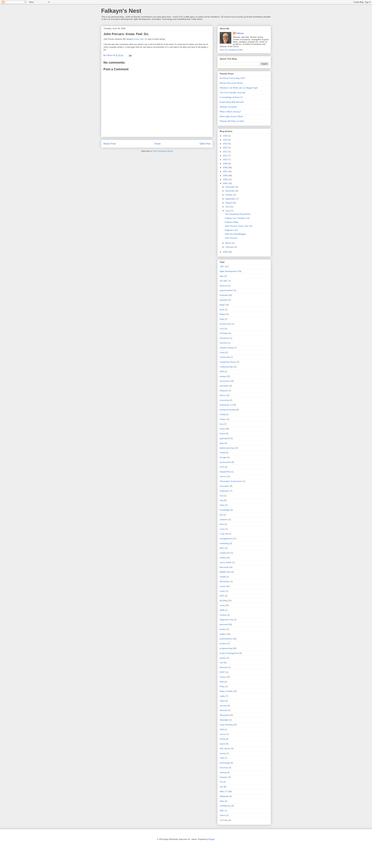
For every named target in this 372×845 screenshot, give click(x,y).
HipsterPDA (225, 472)
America (223, 285)
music (222, 591)
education (224, 386)
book (222, 309)
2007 (225, 171)
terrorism (224, 767)
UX (221, 782)
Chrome (223, 343)
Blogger (211, 839)
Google (223, 457)
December (230, 187)
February (229, 247)
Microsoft (224, 567)
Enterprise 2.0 (226, 405)
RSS (222, 682)
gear (222, 443)
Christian (224, 333)
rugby (222, 696)
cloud (222, 352)
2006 (225, 175)
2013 (225, 147)
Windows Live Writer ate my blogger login (239, 88)
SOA (222, 729)
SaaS (222, 701)
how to (223, 476)
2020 (225, 136)
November (230, 191)
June (227, 211)
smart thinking (226, 724)
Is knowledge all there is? (231, 97)
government (225, 462)
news (222, 605)
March (228, 243)
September (230, 199)
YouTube (224, 820)
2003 (225, 252)
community (225, 357)
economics (225, 381)
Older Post (205, 143)
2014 (225, 143)
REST (222, 672)
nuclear (223, 615)
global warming (227, 448)
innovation (224, 486)
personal (224, 624)
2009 (225, 163)
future (222, 433)
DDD (222, 371)
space (222, 744)
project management (229, 653)
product (223, 643)
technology (225, 763)
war (221, 786)
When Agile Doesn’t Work (231, 116)
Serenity (223, 710)
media (222, 557)
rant (221, 662)
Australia (224, 295)
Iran (221, 495)
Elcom (222, 395)
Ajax (222, 276)
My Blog (223, 600)
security (223, 705)
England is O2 (231, 230)
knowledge (225, 510)
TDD (222, 758)
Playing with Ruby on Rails (232, 121)
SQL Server (225, 748)
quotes (223, 658)
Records (223, 667)
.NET (222, 266)
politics (223, 634)
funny (222, 429)
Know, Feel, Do (140, 39)
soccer (223, 734)
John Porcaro (231, 238)
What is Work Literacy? (230, 111)
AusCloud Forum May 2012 (232, 78)
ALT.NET (224, 281)
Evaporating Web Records (232, 102)
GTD (222, 467)
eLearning (224, 400)
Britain (223, 314)
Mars (222, 548)
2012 (225, 151)
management (226, 538)
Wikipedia (224, 796)
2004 (225, 183)
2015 (225, 140)
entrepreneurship (228, 409)
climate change (227, 347)
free (221, 424)
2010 (225, 159)
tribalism (223, 777)
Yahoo (223, 815)
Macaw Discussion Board (231, 83)
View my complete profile (231, 50)
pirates (223, 629)
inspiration (224, 491)
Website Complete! (228, 107)
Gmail (222, 452)
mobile (223, 577)
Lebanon (224, 519)
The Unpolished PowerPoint (237, 214)
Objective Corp (226, 619)
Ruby (222, 686)
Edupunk (224, 390)
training (223, 772)
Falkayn (240, 33)
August (228, 203)
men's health (225, 562)
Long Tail (224, 534)
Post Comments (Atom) (163, 151)
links (222, 524)
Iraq (221, 500)
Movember (225, 581)
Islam (222, 505)
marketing (224, 543)
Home (157, 143)
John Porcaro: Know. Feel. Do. (126, 34)
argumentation (226, 290)
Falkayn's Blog (231, 222)
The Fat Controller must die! (233, 92)
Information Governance (231, 481)
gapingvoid (225, 438)
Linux (222, 529)
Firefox (223, 419)
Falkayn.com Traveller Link (237, 218)
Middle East (225, 572)
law (221, 515)
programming (226, 648)
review (223, 677)
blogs (222, 305)
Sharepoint (225, 715)
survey (223, 753)
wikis (222, 801)
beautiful (224, 300)
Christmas (224, 338)
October (229, 195)
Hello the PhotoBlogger (235, 234)
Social (222, 739)
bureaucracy (225, 324)
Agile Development (228, 271)
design (223, 376)
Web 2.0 (223, 791)
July (227, 206)
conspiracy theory (228, 362)
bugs (222, 319)
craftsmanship (226, 367)
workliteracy (225, 806)
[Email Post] (130, 55)
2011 (225, 155)
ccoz (222, 328)
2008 (225, 167)
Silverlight (224, 720)
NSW (222, 610)
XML (222, 810)
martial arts (225, 553)
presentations (226, 638)
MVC (222, 596)
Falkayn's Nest (121, 11)
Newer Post (109, 143)
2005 (225, 179)
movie (222, 586)
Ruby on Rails (226, 691)
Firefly (222, 414)
